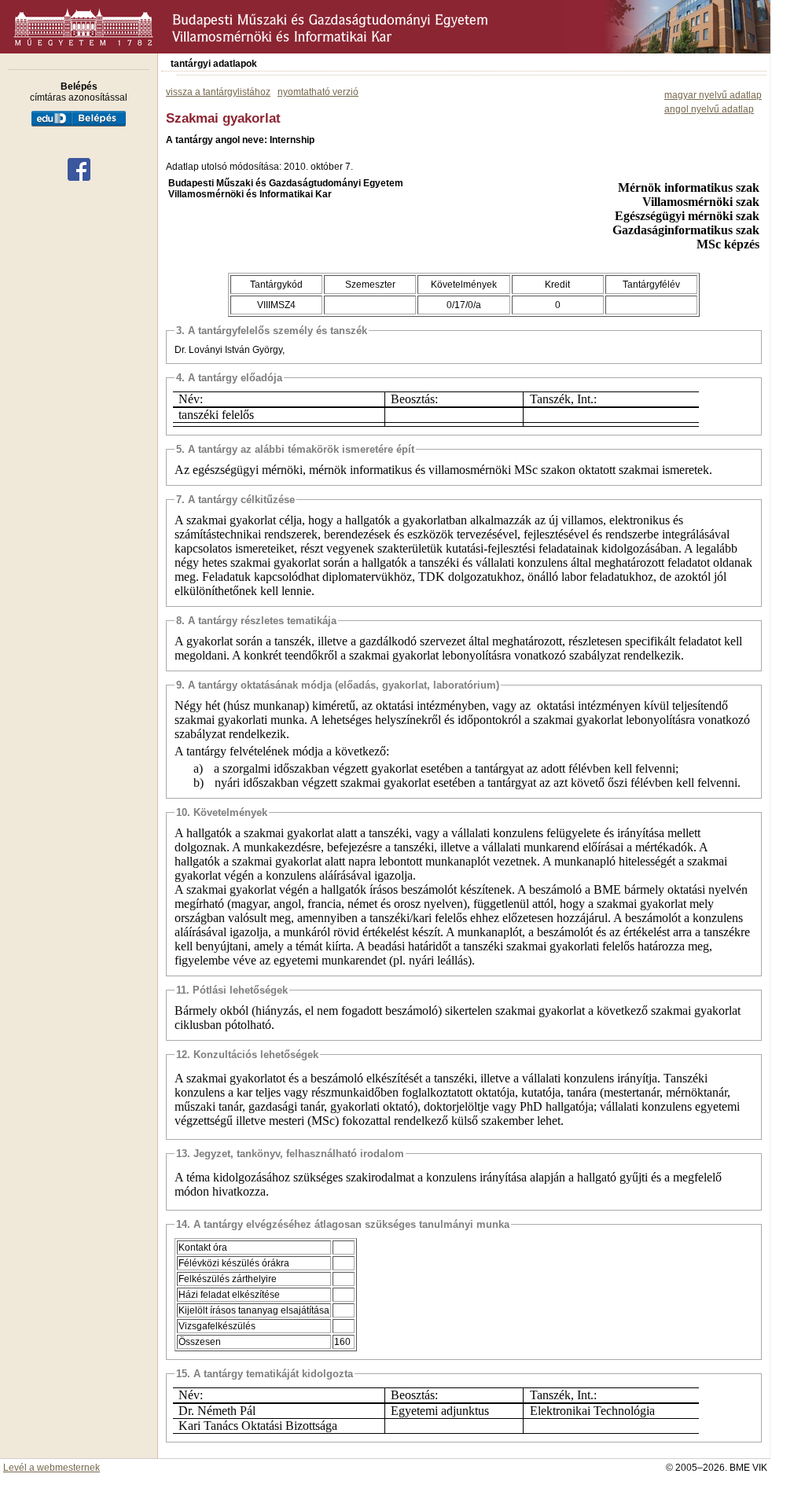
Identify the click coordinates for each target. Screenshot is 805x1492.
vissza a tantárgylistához (218, 91)
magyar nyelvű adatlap (713, 95)
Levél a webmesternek (51, 1467)
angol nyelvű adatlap (709, 109)
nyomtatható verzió (318, 91)
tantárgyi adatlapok (214, 63)
